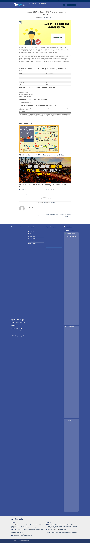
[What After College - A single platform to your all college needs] (19, 5)
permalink (53, 202)
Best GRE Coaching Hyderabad (51, 191)
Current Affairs (57, 0)
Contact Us (52, 0)
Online (14, 524)
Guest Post (66, 0)
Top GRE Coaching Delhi (24, 189)
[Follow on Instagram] (69, 0)
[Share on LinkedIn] (49, 198)
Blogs (62, 0)
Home (44, 0)
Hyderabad (37, 524)
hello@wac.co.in (70, 420)
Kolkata (27, 524)
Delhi (17, 524)
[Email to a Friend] (45, 198)
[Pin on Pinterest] (47, 198)
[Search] (64, 5)
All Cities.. (22, 532)
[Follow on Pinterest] (73, 0)
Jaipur (12, 526)
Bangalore (32, 524)
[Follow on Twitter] (16, 336)
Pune (65, 529)
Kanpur (20, 526)
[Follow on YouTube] (75, 0)
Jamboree (26, 65)
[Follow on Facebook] (68, 0)
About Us (47, 0)
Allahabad (42, 530)
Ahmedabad (16, 526)
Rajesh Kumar (51, 17)
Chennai (24, 524)
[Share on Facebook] (41, 198)
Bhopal (41, 524)
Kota (15, 527)
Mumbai (20, 524)
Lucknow (47, 527)
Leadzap (74, 540)
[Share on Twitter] (43, 198)
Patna (51, 527)
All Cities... (25, 526)
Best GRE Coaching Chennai (50, 189)
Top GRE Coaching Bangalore (25, 191)
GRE (45, 202)
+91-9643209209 (70, 326)
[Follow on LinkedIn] (74, 0)
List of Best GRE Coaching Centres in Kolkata (47, 155)
